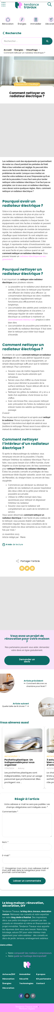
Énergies (22, 23)
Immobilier (36, 23)
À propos (40, 974)
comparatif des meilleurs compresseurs (33, 953)
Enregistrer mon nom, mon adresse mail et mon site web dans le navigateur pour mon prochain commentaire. (25, 870)
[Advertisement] (27, 130)
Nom (5, 842)
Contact (40, 983)
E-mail (6, 855)
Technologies (26, 983)
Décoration (8, 988)
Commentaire (10, 812)
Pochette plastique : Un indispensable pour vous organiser (19, 762)
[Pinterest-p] (33, 995)
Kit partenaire (43, 978)
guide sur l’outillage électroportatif (30, 956)
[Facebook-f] (21, 995)
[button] (21, 568)
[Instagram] (27, 995)
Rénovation (8, 23)
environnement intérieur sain (21, 320)
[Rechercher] (47, 41)
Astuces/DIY (8, 974)
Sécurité (23, 978)
